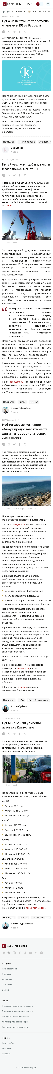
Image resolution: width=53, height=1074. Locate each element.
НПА (21, 700)
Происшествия (9, 968)
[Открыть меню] (48, 4)
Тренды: (6, 11)
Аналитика (7, 979)
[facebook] (19, 952)
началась (22, 687)
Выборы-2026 (18, 11)
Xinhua (8, 205)
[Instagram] (3, 32)
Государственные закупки (15, 1027)
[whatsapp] (9, 32)
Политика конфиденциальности (17, 1011)
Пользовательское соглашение (17, 1006)
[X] (24, 32)
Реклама (6, 1053)
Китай (22, 402)
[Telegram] (14, 32)
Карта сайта (8, 1043)
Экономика (7, 984)
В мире (34, 402)
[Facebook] (19, 32)
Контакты (7, 1048)
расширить (23, 668)
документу (19, 524)
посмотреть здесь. (36, 907)
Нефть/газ (8, 142)
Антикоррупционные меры (15, 1021)
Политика (6, 974)
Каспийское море (38, 700)
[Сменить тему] (39, 4)
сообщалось (16, 381)
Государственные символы (15, 1016)
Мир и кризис (27, 142)
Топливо (23, 917)
